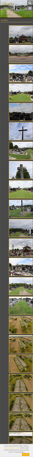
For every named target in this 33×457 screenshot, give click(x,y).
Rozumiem (25, 454)
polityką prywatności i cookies (12, 448)
